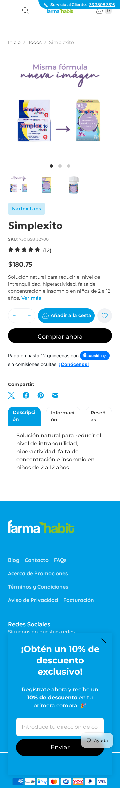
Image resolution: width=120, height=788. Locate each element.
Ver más (31, 298)
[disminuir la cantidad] (14, 316)
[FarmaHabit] (60, 11)
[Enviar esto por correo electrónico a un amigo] (55, 395)
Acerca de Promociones (38, 573)
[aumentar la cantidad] (29, 316)
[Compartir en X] (13, 395)
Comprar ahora (60, 336)
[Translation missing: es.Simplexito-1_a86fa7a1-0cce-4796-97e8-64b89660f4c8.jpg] (74, 185)
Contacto (37, 560)
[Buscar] (25, 11)
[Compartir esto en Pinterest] (40, 395)
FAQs (60, 560)
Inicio (14, 42)
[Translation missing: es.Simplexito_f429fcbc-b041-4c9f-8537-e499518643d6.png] (46, 185)
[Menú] (12, 11)
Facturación (78, 600)
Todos (35, 42)
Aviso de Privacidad (33, 600)
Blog (13, 560)
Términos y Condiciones (38, 586)
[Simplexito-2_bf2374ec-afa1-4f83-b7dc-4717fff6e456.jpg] (60, 106)
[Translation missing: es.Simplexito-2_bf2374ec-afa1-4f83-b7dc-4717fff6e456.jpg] (19, 185)
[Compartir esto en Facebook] (26, 395)
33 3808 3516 (102, 4)
